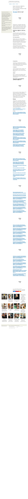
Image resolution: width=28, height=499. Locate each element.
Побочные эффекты (17, 288)
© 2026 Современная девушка (4, 325)
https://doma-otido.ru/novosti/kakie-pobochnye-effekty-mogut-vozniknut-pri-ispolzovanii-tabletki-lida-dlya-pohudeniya (19, 127)
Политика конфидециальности (11, 326)
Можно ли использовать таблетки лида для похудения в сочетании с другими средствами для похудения (19, 178)
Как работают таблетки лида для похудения (19, 172)
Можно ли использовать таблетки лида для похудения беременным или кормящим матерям (19, 175)
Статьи (17, 3)
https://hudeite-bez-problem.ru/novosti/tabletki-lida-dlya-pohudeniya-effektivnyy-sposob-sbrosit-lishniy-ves (19, 109)
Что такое (15, 12)
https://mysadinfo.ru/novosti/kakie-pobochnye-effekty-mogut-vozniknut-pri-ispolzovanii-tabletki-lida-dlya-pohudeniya (19, 159)
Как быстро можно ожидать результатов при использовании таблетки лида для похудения (19, 195)
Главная (10, 3)
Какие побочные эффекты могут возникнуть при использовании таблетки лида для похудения (19, 170)
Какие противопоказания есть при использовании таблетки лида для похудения (19, 193)
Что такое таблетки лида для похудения (18, 167)
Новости (13, 3)
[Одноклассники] (19, 291)
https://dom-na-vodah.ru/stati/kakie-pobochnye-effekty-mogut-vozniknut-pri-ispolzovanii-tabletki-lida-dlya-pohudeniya (19, 113)
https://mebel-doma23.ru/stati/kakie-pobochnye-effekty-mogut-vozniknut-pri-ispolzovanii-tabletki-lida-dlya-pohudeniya (19, 141)
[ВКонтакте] (14, 291)
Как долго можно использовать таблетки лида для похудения (19, 166)
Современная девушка (14, 1)
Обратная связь (18, 325)
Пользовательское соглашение (13, 325)
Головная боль (20, 288)
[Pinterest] (17, 291)
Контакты (10, 325)
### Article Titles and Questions (6, 13)
